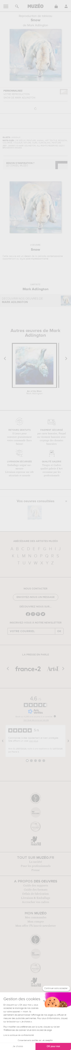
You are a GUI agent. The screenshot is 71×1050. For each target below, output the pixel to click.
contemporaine (55, 256)
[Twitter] (42, 615)
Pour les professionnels (35, 866)
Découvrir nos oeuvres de (22, 300)
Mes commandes (35, 917)
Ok (59, 631)
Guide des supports (35, 885)
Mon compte (35, 921)
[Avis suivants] (68, 741)
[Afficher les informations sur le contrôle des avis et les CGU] (54, 716)
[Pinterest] (38, 615)
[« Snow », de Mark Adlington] (35, 512)
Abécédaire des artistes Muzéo (35, 541)
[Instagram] (33, 615)
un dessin (26, 256)
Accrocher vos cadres (35, 902)
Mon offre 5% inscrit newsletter (35, 926)
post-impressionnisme (37, 259)
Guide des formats (35, 889)
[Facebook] (28, 615)
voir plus (33, 741)
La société (35, 862)
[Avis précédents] (2, 741)
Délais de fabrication (35, 894)
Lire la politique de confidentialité (18, 1035)
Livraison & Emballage (35, 898)
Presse (35, 870)
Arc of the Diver (34, 392)
